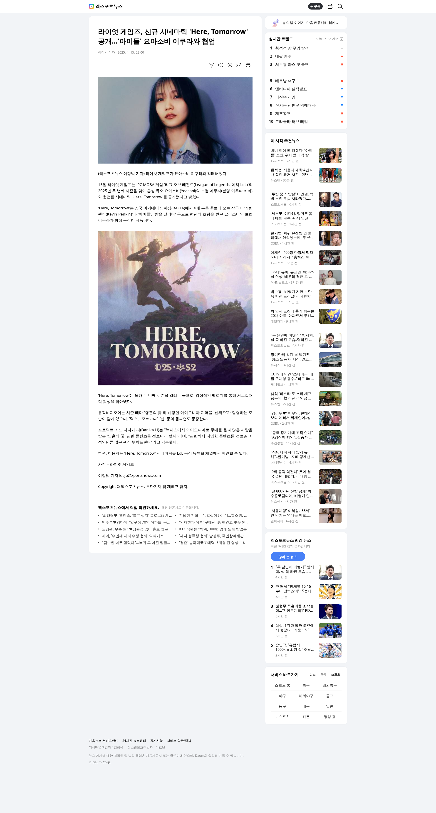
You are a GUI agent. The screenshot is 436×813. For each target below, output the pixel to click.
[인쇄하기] (248, 65)
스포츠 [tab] (335, 674)
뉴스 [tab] (312, 674)
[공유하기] (330, 6)
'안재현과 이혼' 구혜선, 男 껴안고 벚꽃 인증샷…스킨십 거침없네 (214, 522)
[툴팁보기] (341, 39)
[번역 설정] (229, 65)
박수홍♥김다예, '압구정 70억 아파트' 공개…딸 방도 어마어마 (137, 522)
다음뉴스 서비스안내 (103, 740)
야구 (282, 695)
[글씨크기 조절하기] (238, 65)
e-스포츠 (282, 716)
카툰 (306, 716)
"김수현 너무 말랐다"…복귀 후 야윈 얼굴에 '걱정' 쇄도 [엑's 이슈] (137, 542)
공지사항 (156, 740)
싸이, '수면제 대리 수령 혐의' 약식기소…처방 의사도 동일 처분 (137, 535)
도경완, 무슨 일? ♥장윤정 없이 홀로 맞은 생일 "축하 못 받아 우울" (137, 528)
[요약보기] (211, 65)
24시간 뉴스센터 (134, 740)
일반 (329, 706)
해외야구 (306, 695)
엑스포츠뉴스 (109, 6)
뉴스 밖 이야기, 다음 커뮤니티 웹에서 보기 (314, 22)
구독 (317, 6)
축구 (306, 685)
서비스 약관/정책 (179, 740)
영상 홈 (330, 716)
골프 (329, 695)
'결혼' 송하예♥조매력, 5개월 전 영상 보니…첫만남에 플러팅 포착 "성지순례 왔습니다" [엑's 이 (214, 542)
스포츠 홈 (282, 685)
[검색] (341, 6)
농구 (282, 706)
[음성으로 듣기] (220, 65)
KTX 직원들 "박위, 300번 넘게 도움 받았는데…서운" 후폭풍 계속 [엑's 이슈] (214, 528)
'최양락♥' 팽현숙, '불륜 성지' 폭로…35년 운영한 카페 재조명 (137, 515)
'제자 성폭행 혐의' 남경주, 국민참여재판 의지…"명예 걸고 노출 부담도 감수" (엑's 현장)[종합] (214, 535)
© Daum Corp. (100, 762)
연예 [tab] (323, 674)
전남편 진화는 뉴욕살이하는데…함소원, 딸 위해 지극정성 (214, 515)
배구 (306, 706)
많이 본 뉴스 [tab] (287, 556)
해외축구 (329, 685)
